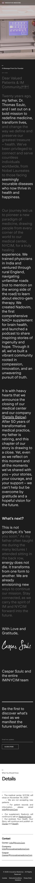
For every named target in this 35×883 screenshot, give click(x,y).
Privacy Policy (28, 878)
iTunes (5, 823)
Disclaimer (18, 880)
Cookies (4, 878)
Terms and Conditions (15, 878)
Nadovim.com (25, 816)
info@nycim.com (10, 809)
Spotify (15, 823)
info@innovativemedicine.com (15, 849)
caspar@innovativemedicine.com (17, 855)
